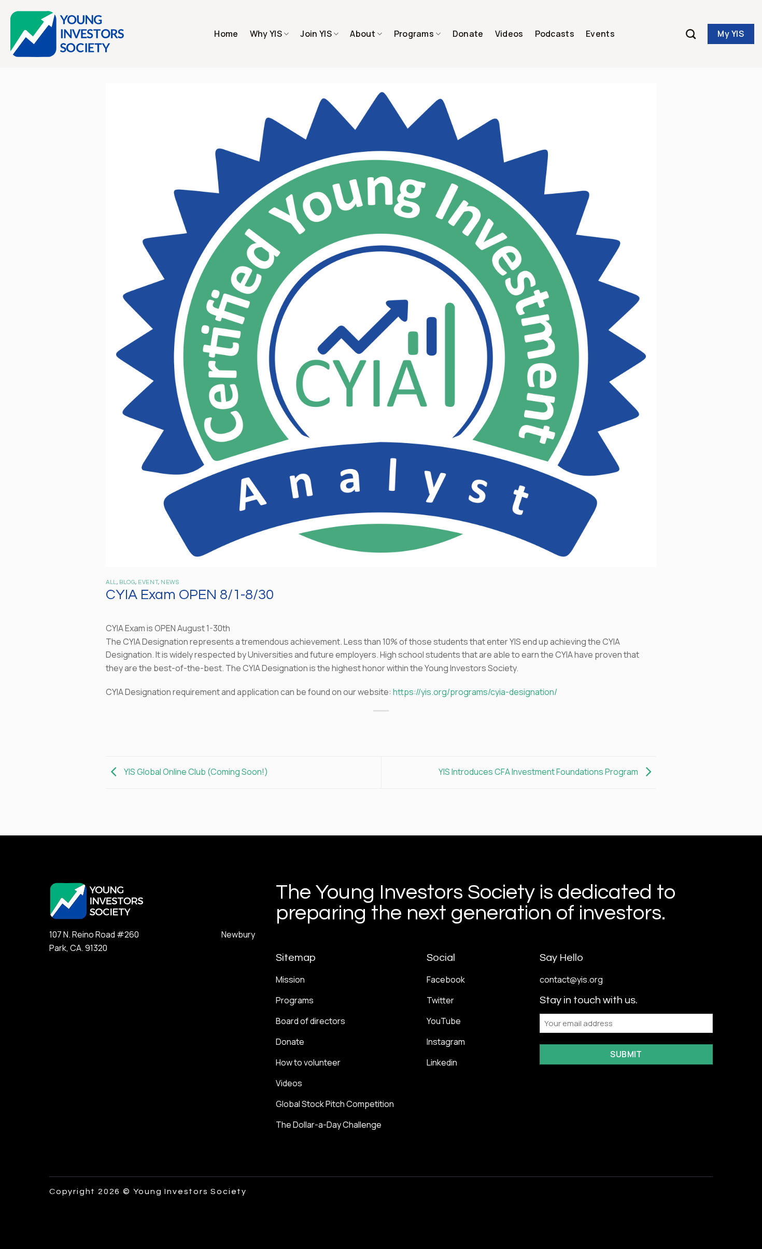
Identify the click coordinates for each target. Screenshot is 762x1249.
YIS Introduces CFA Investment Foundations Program (539, 771)
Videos (509, 33)
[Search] (691, 34)
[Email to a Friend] (381, 728)
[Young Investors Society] (68, 34)
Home (226, 33)
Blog (127, 582)
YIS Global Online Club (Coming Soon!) (195, 771)
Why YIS (266, 33)
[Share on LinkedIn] (419, 728)
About (362, 33)
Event (148, 582)
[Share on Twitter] (362, 728)
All (111, 582)
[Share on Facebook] (343, 728)
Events (600, 33)
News (170, 582)
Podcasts (555, 33)
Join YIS (316, 33)
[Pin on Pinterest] (399, 728)
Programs (414, 33)
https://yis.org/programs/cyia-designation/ (475, 692)
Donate (468, 33)
